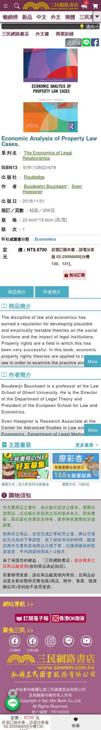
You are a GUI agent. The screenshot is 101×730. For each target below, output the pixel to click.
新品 (27, 17)
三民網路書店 (15, 33)
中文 (41, 17)
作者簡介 (52, 291)
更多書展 (85, 445)
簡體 (70, 17)
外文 (56, 17)
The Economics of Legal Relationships (47, 155)
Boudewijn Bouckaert (45, 186)
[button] (97, 470)
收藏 (76, 725)
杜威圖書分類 (17, 239)
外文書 (42, 33)
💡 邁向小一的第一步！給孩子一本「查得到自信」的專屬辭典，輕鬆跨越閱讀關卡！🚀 (87, 26)
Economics (45, 239)
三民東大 (89, 17)
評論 (76, 42)
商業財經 (65, 33)
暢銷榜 (10, 17)
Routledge (34, 177)
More (92, 361)
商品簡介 (17, 291)
